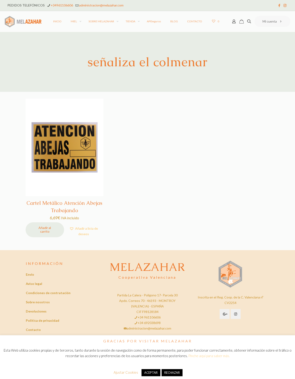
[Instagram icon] (285, 5)
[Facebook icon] (279, 5)
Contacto (33, 330)
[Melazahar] (23, 21)
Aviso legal (34, 284)
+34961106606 (62, 5)
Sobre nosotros (38, 302)
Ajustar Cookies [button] (126, 372)
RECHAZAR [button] (172, 372)
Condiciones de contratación (48, 293)
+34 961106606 (149, 317)
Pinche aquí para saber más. (209, 356)
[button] (83, 231)
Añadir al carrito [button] (44, 230)
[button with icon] (225, 314)
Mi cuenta (270, 21)
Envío (30, 274)
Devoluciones (36, 311)
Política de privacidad (42, 320)
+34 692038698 (149, 323)
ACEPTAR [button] (151, 372)
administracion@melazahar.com (101, 5)
